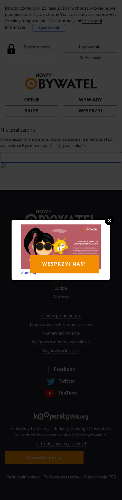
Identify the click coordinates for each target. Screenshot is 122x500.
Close (109, 220)
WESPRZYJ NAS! (64, 264)
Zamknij (28, 272)
